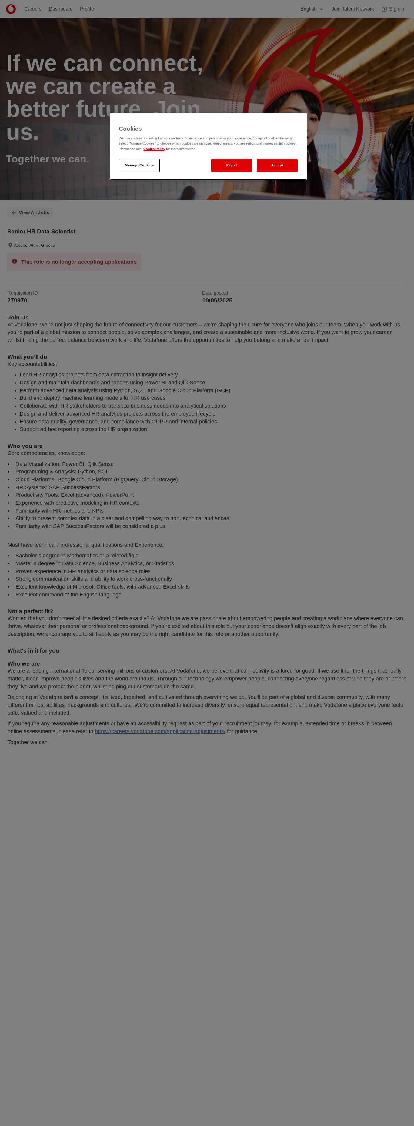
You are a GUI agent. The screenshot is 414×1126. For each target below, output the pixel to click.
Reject (231, 165)
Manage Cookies (139, 165)
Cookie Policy (154, 148)
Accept (277, 165)
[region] (208, 146)
